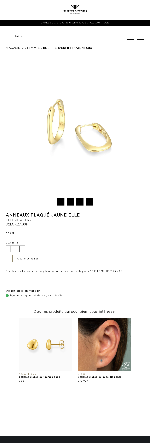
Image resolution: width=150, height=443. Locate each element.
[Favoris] (9, 258)
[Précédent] (130, 36)
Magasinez (15, 48)
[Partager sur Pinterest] (79, 202)
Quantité (12, 242)
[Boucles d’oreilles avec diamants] (104, 350)
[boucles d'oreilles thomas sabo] (45, 350)
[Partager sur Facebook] (60, 202)
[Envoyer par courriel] (89, 202)
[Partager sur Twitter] (70, 202)
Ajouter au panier (27, 258)
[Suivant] (140, 36)
